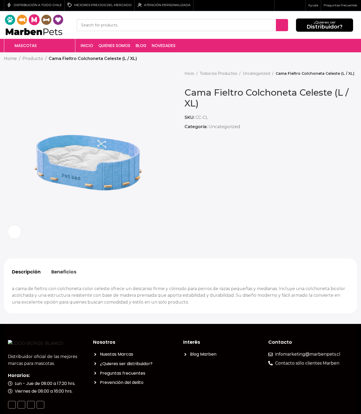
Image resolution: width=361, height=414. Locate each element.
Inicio (189, 73)
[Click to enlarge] (14, 231)
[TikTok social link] (299, 5)
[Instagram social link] (287, 5)
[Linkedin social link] (293, 5)
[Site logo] (36, 24)
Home (10, 58)
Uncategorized (256, 73)
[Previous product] (341, 59)
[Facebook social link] (280, 5)
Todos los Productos (218, 73)
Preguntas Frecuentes (340, 5)
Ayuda (313, 5)
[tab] (26, 271)
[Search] (282, 25)
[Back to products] (347, 59)
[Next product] (354, 59)
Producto (32, 58)
